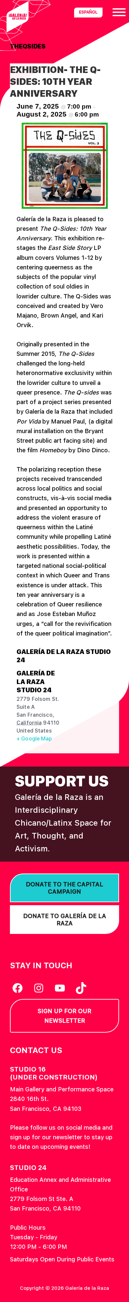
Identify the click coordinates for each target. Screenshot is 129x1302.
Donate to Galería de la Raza (64, 919)
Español (88, 12)
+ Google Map (34, 739)
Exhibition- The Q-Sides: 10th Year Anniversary (55, 81)
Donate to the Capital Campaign (64, 888)
